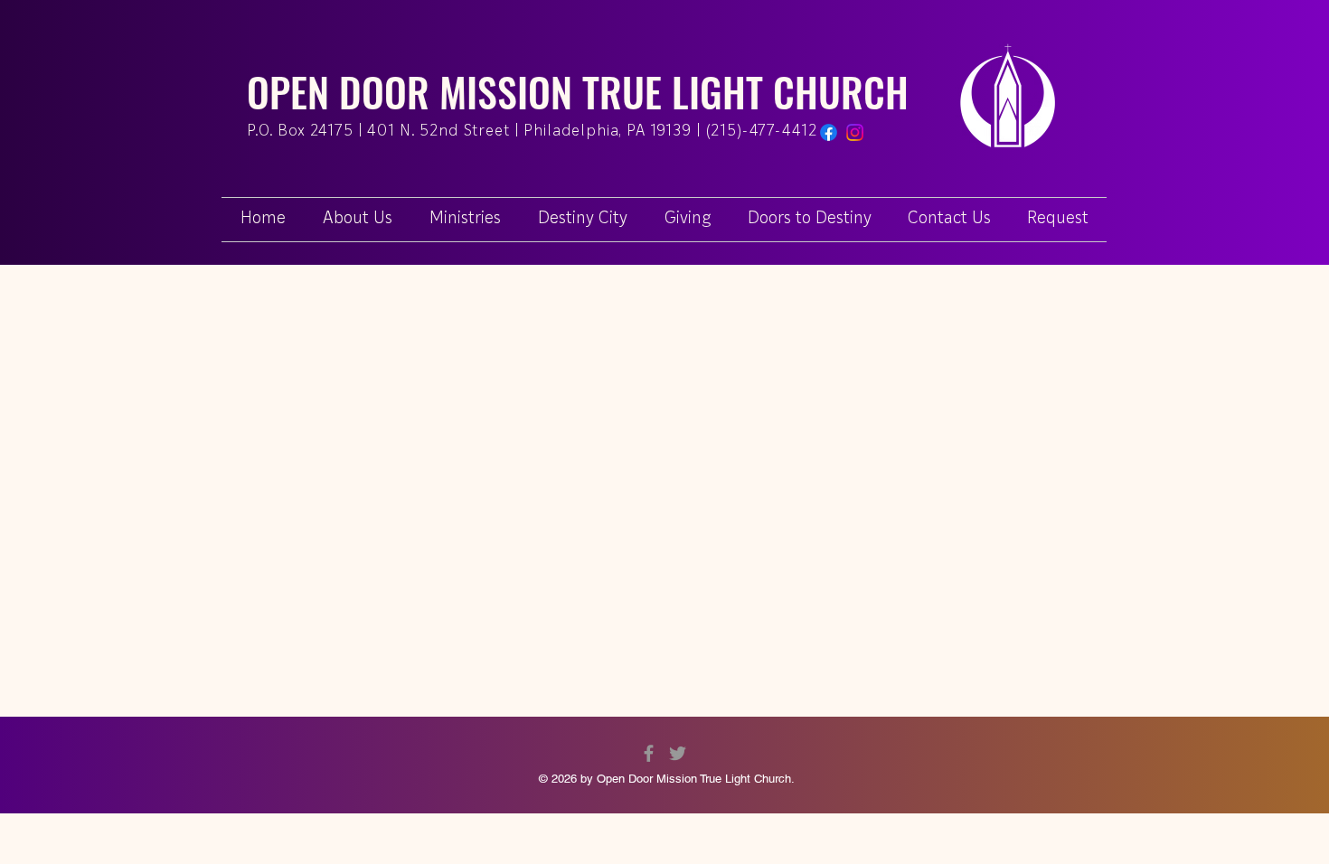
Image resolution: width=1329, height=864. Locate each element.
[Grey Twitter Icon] (677, 753)
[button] (1058, 219)
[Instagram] (855, 132)
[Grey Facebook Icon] (648, 753)
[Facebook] (828, 132)
